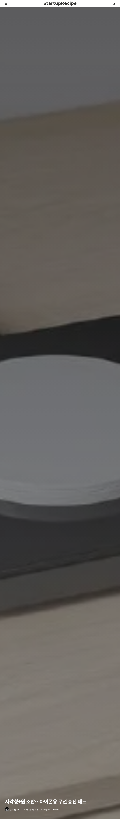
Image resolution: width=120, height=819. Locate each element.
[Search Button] (114, 3)
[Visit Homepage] (60, 3)
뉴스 (38, 810)
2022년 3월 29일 (28, 810)
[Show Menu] (6, 3)
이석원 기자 (15, 810)
